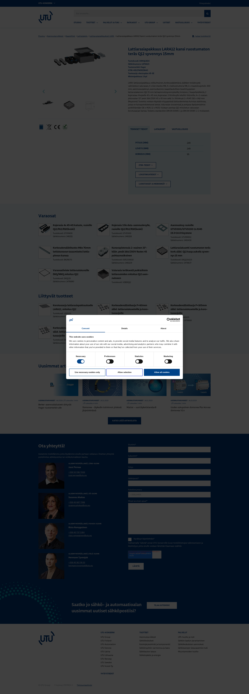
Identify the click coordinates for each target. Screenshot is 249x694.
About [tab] (163, 328)
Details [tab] (124, 328)
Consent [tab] (85, 328)
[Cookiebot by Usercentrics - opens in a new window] (168, 320)
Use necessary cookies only (87, 372)
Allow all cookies (162, 372)
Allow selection (125, 372)
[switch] (110, 361)
